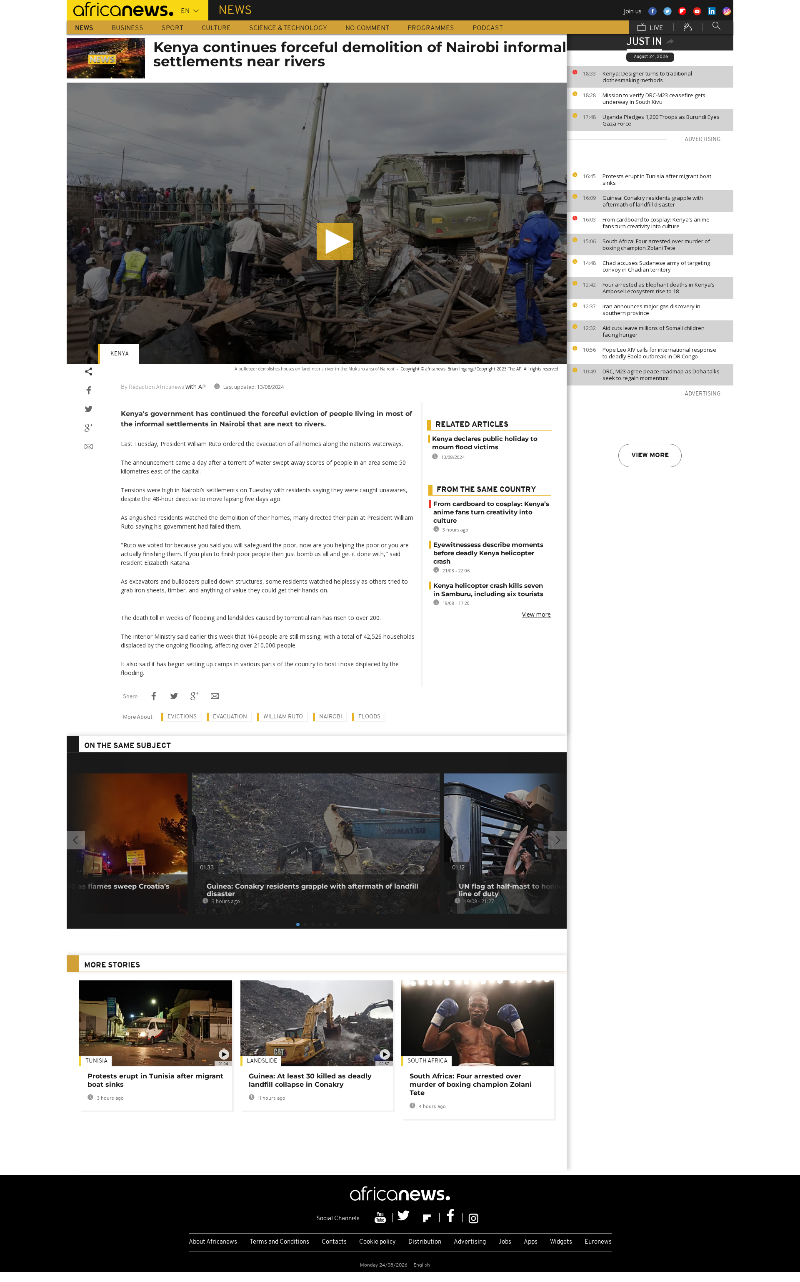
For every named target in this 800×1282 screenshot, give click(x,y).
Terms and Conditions (279, 1242)
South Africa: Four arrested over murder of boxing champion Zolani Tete (656, 244)
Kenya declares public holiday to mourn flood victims (485, 443)
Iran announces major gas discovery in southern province (651, 309)
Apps (531, 1242)
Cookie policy (377, 1242)
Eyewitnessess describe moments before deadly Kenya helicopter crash (488, 553)
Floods (369, 717)
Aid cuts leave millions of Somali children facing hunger (653, 331)
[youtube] (381, 1217)
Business (127, 28)
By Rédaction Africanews (152, 387)
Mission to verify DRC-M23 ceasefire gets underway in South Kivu (653, 98)
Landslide (262, 1061)
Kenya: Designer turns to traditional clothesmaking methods (647, 76)
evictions (182, 717)
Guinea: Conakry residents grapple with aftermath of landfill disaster (652, 201)
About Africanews (213, 1242)
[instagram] (473, 1217)
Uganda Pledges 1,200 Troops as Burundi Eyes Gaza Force (661, 120)
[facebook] (451, 1217)
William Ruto (283, 717)
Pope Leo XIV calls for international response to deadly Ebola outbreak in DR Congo (659, 353)
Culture (216, 28)
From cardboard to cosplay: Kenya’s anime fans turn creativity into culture (656, 222)
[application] (317, 223)
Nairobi (330, 717)
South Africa (428, 1061)
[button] (335, 241)
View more (650, 455)
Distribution (424, 1242)
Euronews (598, 1242)
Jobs (504, 1242)
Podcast (487, 28)
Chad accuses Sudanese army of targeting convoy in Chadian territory (656, 266)
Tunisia (96, 1061)
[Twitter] (404, 1217)
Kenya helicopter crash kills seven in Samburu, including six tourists (488, 590)
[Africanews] (120, 8)
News (84, 28)
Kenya (119, 354)
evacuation (230, 717)
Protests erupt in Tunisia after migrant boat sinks (656, 179)
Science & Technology (288, 28)
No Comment (367, 28)
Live (655, 28)
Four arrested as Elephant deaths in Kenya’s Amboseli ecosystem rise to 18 (658, 288)
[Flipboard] (428, 1217)
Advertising (470, 1242)
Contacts (334, 1242)
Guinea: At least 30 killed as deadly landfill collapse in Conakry (310, 1080)
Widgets (561, 1242)
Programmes (431, 28)
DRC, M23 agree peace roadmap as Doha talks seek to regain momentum (661, 374)
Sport (172, 28)
